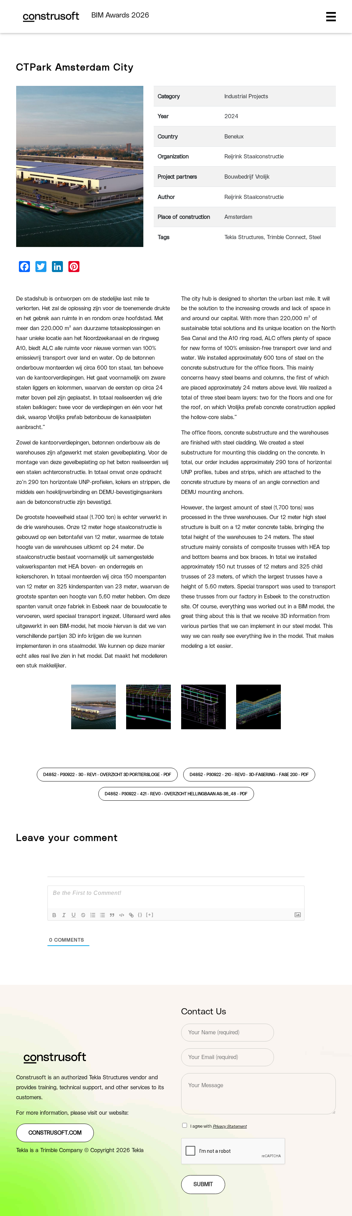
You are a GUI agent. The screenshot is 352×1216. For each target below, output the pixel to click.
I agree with (218, 1126)
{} (140, 914)
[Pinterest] (74, 266)
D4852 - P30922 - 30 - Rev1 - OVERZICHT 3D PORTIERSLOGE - (107, 775)
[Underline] (73, 915)
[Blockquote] (112, 915)
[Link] (131, 915)
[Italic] (64, 915)
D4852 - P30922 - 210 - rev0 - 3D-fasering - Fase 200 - (249, 775)
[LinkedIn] (57, 266)
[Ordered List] (93, 915)
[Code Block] (121, 915)
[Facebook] (24, 266)
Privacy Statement (230, 1126)
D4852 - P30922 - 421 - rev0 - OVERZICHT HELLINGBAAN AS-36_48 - (176, 794)
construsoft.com (55, 1133)
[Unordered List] (102, 915)
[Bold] (54, 915)
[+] (150, 914)
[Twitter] (41, 266)
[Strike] (83, 915)
